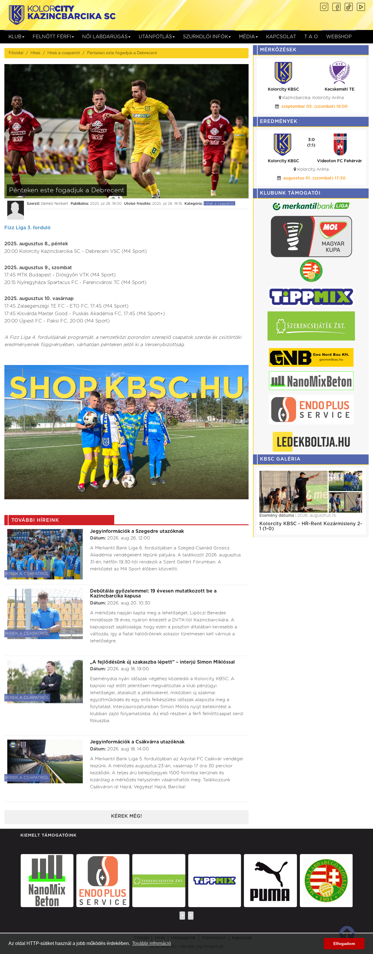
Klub (15, 36)
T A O (311, 36)
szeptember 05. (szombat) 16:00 (314, 107)
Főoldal (16, 53)
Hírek (35, 53)
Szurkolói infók (205, 36)
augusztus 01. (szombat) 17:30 (263, 178)
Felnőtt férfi (52, 36)
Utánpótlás (155, 36)
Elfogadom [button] (344, 943)
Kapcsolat (281, 36)
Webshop (339, 36)
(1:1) (260, 145)
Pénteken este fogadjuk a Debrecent (122, 53)
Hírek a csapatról (63, 53)
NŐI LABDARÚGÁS (105, 36)
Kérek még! (126, 816)
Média (247, 36)
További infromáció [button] (151, 943)
